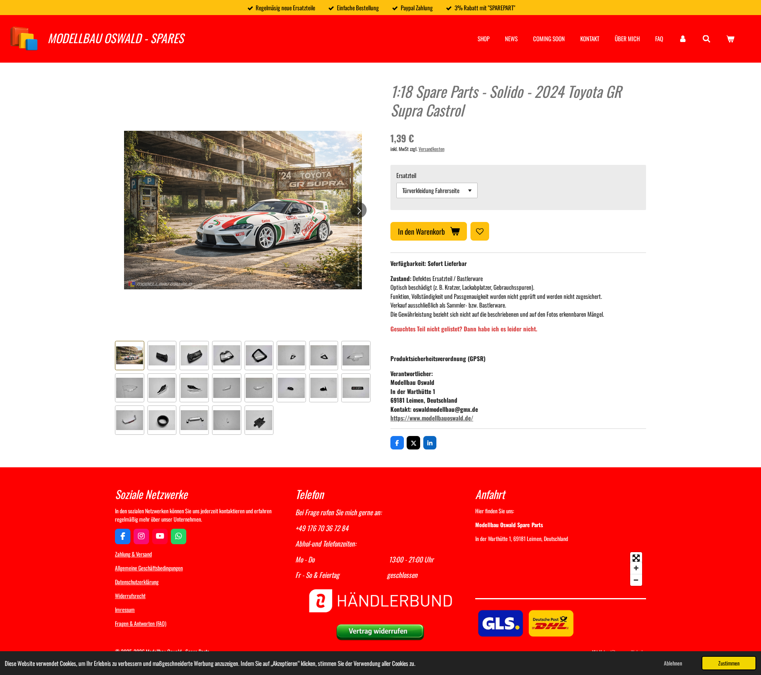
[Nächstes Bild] (359, 210)
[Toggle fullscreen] (636, 558)
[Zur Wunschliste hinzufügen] (479, 231)
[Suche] (706, 38)
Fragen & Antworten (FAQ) (140, 623)
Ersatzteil (406, 175)
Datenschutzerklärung (137, 581)
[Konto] (683, 38)
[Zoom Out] (636, 580)
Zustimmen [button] (729, 663)
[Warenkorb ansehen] (730, 38)
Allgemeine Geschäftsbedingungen (149, 568)
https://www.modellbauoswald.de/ (431, 417)
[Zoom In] (636, 568)
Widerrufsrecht (130, 595)
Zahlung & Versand (133, 554)
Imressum (125, 609)
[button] (129, 355)
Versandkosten (431, 149)
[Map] (560, 569)
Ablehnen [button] (673, 663)
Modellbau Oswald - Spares (116, 38)
